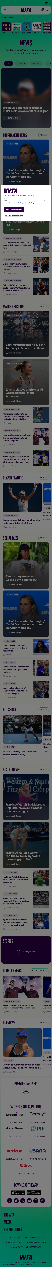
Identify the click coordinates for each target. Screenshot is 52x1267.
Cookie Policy (17, 203)
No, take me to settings (14, 215)
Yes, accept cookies (14, 209)
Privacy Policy (28, 203)
